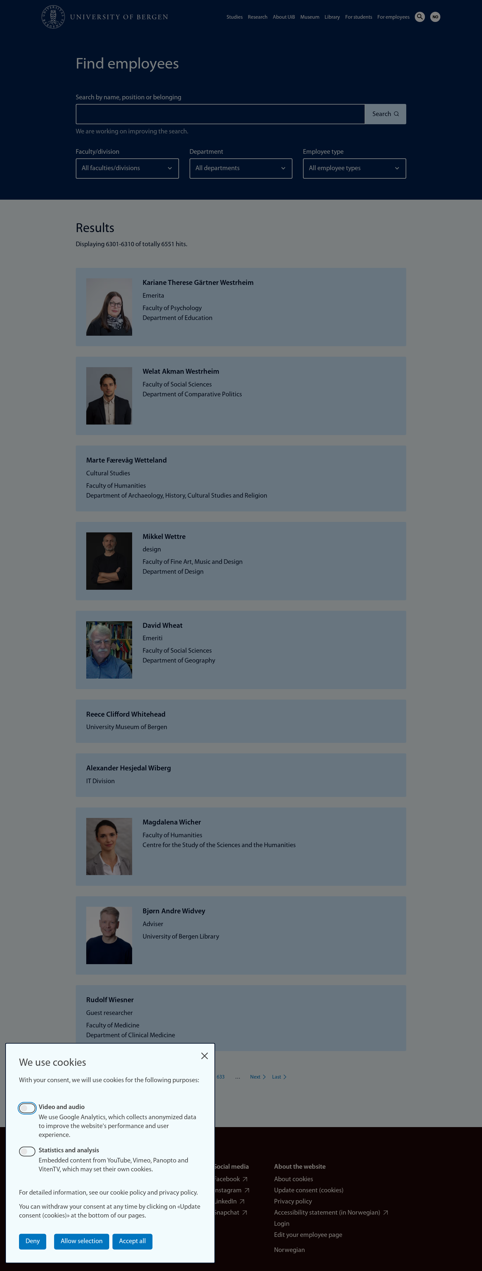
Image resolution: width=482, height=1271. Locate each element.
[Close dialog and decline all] (205, 1052)
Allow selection (82, 1241)
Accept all (132, 1241)
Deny (33, 1241)
